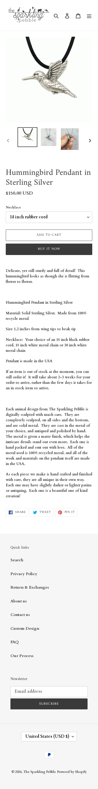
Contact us (20, 614)
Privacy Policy (23, 573)
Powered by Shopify (72, 772)
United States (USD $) (47, 736)
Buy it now (49, 249)
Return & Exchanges (29, 587)
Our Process (21, 655)
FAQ (14, 642)
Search (16, 560)
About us (18, 601)
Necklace (13, 207)
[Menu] (89, 15)
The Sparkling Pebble (39, 772)
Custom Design (24, 628)
